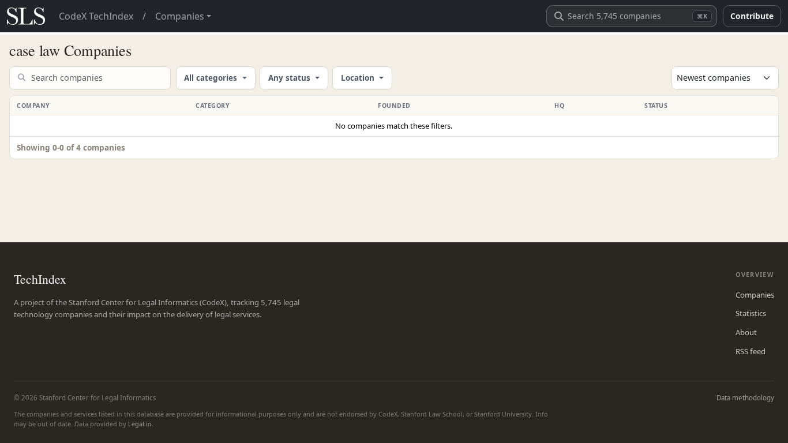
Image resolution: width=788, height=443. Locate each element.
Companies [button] (179, 16)
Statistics (751, 313)
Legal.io (140, 423)
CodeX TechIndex (96, 16)
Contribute (752, 15)
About (746, 332)
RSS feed (751, 351)
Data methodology (745, 397)
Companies (755, 295)
